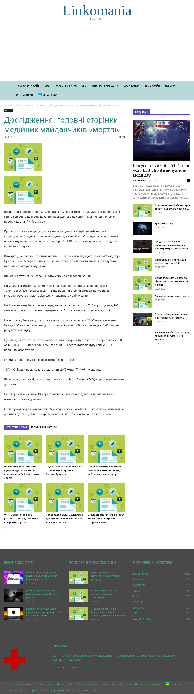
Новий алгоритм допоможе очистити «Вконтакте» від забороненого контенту (105, 470)
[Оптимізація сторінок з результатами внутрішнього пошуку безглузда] (23, 497)
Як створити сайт (27, 85)
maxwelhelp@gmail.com (92, 667)
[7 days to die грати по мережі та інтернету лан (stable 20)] (142, 319)
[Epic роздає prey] (142, 228)
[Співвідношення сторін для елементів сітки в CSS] (142, 264)
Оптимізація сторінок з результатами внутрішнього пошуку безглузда (21, 518)
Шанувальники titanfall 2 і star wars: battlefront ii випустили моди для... (161, 171)
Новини (41, 105)
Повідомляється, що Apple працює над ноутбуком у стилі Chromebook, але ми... (43, 612)
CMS (47, 85)
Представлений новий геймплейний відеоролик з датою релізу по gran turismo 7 (172, 245)
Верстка (170, 85)
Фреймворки (24, 95)
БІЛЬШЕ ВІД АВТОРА (44, 427)
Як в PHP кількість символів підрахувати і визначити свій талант (171, 281)
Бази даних (131, 85)
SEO (84, 85)
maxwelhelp (139, 180)
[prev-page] (6, 529)
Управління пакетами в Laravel (172, 296)
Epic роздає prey (164, 223)
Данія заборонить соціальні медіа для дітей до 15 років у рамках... (43, 594)
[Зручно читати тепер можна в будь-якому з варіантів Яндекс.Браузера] (65, 449)
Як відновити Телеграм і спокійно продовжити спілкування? (104, 594)
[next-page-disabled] (12, 529)
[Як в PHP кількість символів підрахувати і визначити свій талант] (142, 283)
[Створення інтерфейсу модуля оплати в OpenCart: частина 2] (142, 210)
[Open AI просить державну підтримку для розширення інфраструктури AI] (13, 577)
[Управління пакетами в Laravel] (142, 301)
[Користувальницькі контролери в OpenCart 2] (78, 577)
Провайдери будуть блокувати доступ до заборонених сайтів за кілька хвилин (65, 518)
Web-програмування (105, 85)
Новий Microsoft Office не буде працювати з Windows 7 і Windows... (172, 336)
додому (8, 105)
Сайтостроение (24, 105)
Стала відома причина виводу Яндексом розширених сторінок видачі (106, 518)
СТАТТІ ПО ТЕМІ (16, 427)
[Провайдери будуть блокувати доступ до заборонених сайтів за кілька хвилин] (65, 497)
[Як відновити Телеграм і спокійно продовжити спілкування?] (78, 595)
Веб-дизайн (152, 85)
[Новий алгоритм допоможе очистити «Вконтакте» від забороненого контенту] (106, 449)
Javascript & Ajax (66, 85)
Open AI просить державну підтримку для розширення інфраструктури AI (41, 576)
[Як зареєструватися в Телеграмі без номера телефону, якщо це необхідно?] (78, 613)
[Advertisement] (97, 52)
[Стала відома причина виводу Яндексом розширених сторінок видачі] (106, 497)
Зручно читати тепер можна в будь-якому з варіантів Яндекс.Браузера (64, 470)
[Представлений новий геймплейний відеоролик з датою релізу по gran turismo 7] (142, 246)
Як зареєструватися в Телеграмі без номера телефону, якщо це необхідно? (108, 612)
